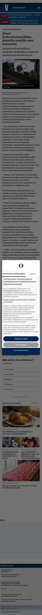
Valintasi (33, 274)
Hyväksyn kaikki (21, 339)
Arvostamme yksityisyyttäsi (14, 274)
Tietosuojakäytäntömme (21, 350)
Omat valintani (21, 345)
